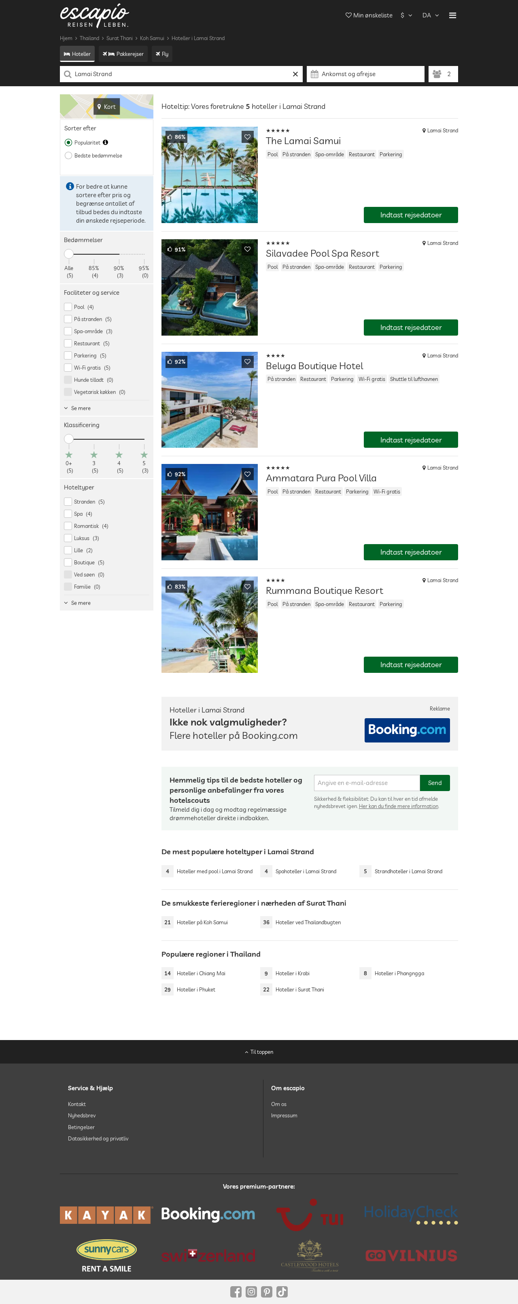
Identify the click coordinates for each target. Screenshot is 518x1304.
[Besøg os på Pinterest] (266, 1292)
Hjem (66, 38)
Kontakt (77, 1104)
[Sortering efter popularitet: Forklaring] (105, 142)
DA (426, 15)
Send (435, 783)
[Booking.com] (208, 1215)
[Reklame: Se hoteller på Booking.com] (407, 730)
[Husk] (248, 137)
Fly (165, 54)
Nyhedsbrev (82, 1115)
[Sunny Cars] (106, 1255)
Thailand (89, 38)
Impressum (284, 1115)
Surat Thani (119, 38)
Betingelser (81, 1127)
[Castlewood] (310, 1255)
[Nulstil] (296, 74)
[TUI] (310, 1215)
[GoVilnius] (411, 1255)
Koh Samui (152, 38)
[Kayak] (106, 1215)
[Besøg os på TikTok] (282, 1292)
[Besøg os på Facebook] (236, 1292)
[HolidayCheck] (411, 1215)
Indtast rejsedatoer (411, 214)
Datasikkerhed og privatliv (98, 1138)
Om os (279, 1104)
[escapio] (95, 15)
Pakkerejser (130, 54)
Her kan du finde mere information (398, 806)
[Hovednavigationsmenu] (452, 15)
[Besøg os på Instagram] (251, 1292)
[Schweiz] (208, 1255)
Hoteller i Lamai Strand (198, 38)
